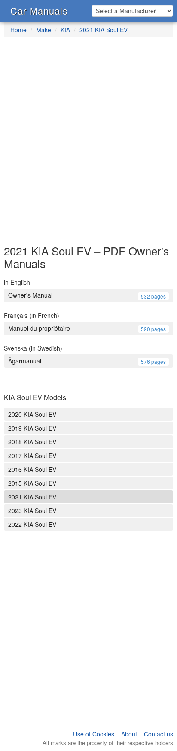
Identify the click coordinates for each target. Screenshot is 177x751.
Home (18, 29)
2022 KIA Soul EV (32, 524)
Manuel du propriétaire (87, 328)
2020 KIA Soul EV (32, 414)
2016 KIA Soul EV (32, 469)
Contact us (158, 733)
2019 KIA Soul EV (32, 428)
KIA (65, 29)
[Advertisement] (88, 145)
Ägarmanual (87, 361)
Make (43, 29)
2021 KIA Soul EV (103, 29)
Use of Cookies (93, 733)
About (129, 733)
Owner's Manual (87, 295)
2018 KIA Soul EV (32, 441)
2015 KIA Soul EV (32, 483)
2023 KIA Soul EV (32, 510)
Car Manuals (39, 10)
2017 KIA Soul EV (32, 455)
